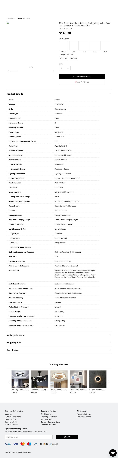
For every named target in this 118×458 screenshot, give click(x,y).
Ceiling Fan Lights (24, 18)
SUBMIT (67, 437)
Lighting (10, 18)
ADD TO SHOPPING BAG (82, 76)
